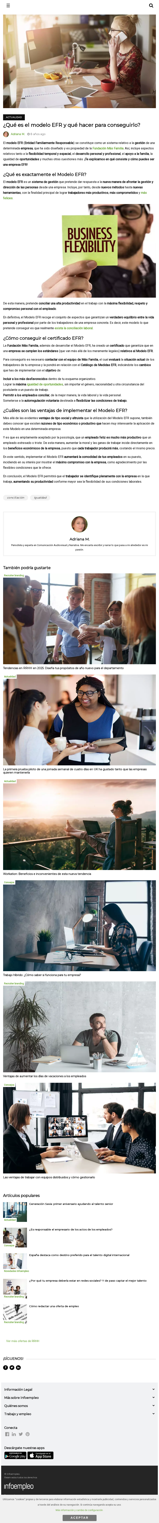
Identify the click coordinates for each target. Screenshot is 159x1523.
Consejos (9, 882)
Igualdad (40, 497)
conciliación (15, 497)
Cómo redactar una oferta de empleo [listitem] (54, 1306)
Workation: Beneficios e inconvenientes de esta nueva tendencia (47, 874)
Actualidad (14, 117)
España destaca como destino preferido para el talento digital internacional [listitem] (79, 1255)
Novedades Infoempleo (16, 1271)
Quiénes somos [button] (16, 1406)
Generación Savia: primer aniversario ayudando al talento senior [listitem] (71, 1203)
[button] (151, 5)
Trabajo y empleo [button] (17, 1414)
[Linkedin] (18, 1367)
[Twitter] (12, 1367)
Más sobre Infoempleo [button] (21, 1398)
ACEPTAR (80, 1517)
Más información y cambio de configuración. (79, 1510)
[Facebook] (5, 1367)
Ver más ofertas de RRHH (22, 1341)
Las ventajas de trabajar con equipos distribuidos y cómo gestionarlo (49, 1177)
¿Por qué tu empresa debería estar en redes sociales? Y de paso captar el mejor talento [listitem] (88, 1280)
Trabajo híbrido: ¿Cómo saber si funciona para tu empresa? (42, 975)
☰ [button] (8, 5)
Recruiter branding (14, 575)
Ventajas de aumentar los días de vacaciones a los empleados (44, 1076)
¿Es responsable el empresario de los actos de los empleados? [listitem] (70, 1229)
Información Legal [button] (18, 1389)
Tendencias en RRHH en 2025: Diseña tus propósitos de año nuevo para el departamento (63, 668)
